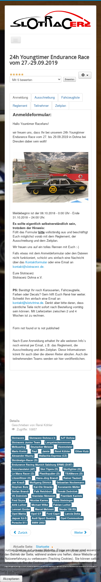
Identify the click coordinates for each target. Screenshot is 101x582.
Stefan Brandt (20, 491)
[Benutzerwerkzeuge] (84, 75)
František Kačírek (71, 496)
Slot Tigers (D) (49, 469)
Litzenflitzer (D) (21, 478)
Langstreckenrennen (58, 442)
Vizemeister (65, 446)
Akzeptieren (11, 578)
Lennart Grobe (21, 509)
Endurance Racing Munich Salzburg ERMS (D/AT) (42, 464)
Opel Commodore (72, 518)
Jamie (46, 451)
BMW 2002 (38, 522)
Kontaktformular (36, 262)
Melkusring (18, 446)
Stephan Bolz (20, 487)
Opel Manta (19, 513)
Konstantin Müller (69, 487)
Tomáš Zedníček (67, 491)
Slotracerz (18, 438)
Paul (34, 451)
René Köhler (62, 451)
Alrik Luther (19, 504)
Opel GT (36, 513)
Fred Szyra (18, 500)
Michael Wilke (39, 504)
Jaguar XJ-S (19, 518)
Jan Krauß (18, 482)
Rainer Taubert (72, 478)
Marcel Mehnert (44, 509)
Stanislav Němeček (43, 496)
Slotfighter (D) (72, 469)
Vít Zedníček (19, 496)
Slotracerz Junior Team (26, 442)
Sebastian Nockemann (70, 482)
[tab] (20, 97)
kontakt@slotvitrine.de (28, 302)
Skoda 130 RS (67, 509)
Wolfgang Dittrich (40, 482)
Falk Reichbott (43, 491)
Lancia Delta (72, 513)
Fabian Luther (62, 504)
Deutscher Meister (42, 446)
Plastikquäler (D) (49, 473)
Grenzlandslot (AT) (23, 469)
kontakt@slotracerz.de (28, 266)
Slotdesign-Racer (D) (25, 460)
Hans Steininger (63, 500)
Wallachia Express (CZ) (53, 455)
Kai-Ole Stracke (43, 487)
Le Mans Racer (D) (23, 473)
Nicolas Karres (39, 500)
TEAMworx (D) (74, 473)
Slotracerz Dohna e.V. (42, 438)
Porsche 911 (19, 522)
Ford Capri (53, 513)
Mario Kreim (19, 451)
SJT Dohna (67, 438)
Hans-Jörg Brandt (47, 478)
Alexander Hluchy (23, 455)
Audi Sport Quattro (43, 518)
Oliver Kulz (82, 451)
